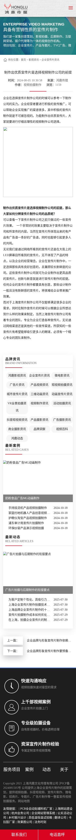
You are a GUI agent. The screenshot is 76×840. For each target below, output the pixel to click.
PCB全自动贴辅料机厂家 (36, 808)
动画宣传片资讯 (62, 394)
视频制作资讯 (39, 403)
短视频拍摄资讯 (62, 384)
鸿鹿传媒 (62, 80)
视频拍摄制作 (32, 84)
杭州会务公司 (20, 813)
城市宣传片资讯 (17, 394)
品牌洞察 (39, 429)
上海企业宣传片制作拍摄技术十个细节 (30, 604)
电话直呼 (57, 835)
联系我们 (19, 835)
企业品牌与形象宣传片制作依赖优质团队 (50, 640)
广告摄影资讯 (62, 419)
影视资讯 (34, 59)
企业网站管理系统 (43, 813)
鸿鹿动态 (17, 438)
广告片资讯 (17, 384)
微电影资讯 (62, 375)
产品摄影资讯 (39, 419)
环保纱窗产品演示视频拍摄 (26, 528)
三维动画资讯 (39, 394)
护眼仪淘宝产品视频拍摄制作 (27, 518)
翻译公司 (60, 817)
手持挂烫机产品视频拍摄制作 (27, 507)
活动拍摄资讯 (62, 403)
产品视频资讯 (39, 384)
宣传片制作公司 (31, 219)
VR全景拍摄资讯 (17, 407)
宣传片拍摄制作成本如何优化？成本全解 (30, 614)
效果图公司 (24, 822)
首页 (23, 59)
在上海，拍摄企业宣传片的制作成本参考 (30, 619)
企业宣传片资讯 (50, 59)
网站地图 (24, 801)
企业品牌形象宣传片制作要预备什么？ (50, 651)
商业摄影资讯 (17, 429)
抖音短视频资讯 (17, 419)
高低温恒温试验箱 (40, 817)
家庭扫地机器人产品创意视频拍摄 (30, 513)
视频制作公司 (44, 121)
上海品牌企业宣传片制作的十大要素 (30, 609)
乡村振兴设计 (17, 817)
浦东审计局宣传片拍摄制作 (26, 523)
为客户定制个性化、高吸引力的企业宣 (30, 599)
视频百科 (62, 429)
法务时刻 (40, 822)
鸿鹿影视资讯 (17, 375)
